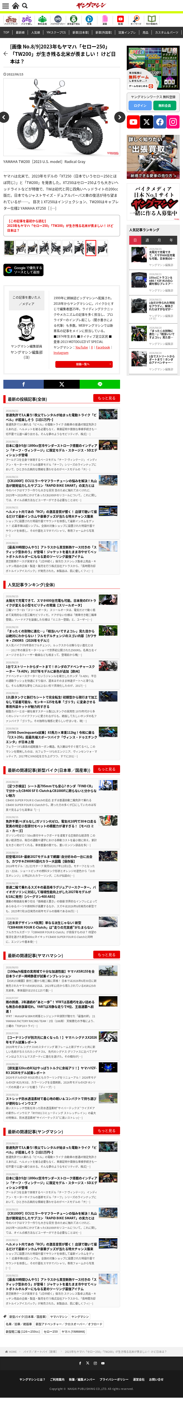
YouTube (81, 347)
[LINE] (100, 384)
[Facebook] (23, 384)
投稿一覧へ (82, 364)
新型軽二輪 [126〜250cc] (23, 1331)
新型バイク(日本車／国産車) (27, 1316)
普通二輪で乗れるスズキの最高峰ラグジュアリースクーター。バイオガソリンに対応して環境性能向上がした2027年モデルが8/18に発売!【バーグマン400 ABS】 (51, 892)
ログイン (140, 105)
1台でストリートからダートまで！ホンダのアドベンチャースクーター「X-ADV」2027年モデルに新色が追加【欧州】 (50, 668)
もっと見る (107, 398)
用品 (145, 32)
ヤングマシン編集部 (161, 265)
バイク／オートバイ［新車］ (40, 1351)
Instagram (61, 352)
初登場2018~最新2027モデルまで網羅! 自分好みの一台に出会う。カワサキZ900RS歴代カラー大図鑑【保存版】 (49, 858)
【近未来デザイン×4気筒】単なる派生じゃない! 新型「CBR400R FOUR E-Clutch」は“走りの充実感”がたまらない (49, 924)
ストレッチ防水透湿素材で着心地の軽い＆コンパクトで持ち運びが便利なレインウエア (51, 1100)
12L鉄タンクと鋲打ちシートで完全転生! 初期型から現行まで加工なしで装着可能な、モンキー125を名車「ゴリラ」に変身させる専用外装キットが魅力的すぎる (51, 702)
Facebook (103, 347)
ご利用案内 (57, 1379)
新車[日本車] (81, 32)
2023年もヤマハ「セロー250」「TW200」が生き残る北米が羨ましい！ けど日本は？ (116, 1351)
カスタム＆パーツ (166, 32)
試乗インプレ (127, 32)
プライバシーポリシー (114, 1379)
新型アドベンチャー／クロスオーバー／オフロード (69, 1324)
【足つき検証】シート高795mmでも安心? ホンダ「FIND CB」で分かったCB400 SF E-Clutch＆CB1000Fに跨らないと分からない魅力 (51, 791)
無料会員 (164, 105)
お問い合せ (156, 1379)
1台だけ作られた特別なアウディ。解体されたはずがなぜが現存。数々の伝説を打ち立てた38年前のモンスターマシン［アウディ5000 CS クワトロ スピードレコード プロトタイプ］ (162, 306)
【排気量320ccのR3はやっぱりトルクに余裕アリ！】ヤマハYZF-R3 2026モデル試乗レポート (51, 1070)
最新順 (20, 32)
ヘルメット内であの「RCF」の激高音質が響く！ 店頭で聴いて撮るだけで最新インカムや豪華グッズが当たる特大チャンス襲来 (51, 513)
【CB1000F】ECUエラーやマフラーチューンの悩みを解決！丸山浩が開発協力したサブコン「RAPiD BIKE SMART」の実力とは (51, 483)
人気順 (35, 32)
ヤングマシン (80, 1316)
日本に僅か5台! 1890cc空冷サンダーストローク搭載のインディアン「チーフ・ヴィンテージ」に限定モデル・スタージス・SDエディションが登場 (51, 450)
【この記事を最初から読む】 (60, 225)
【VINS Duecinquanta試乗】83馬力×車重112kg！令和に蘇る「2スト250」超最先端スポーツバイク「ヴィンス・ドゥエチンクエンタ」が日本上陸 (51, 737)
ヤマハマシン (59, 1316)
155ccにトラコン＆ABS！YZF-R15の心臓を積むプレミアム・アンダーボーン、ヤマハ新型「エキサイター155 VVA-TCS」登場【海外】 (161, 281)
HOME (13, 1351)
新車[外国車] (104, 32)
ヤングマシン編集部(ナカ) (161, 317)
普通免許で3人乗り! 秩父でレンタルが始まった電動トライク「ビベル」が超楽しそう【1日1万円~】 (51, 417)
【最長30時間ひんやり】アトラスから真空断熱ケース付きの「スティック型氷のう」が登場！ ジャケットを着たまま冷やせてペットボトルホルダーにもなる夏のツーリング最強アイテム (51, 552)
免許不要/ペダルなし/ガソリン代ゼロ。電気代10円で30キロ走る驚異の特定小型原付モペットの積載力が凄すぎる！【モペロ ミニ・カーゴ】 (51, 826)
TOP (6, 32)
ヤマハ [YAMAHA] (73, 1331)
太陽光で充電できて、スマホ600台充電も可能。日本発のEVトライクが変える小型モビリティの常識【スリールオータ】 (51, 602)
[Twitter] (62, 384)
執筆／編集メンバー (82, 1379)
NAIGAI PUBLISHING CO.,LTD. (88, 1389)
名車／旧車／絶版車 (19, 1324)
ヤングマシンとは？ (32, 1379)
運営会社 (139, 1379)
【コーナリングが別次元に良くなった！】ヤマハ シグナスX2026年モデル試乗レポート (51, 1039)
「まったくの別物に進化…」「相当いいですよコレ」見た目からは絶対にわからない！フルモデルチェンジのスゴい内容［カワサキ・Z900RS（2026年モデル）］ (51, 636)
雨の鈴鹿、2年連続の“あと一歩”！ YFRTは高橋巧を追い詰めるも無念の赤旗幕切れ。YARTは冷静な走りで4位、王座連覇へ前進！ (50, 1006)
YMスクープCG (56, 32)
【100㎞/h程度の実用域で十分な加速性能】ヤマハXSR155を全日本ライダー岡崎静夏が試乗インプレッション (50, 973)
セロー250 (51, 1331)
